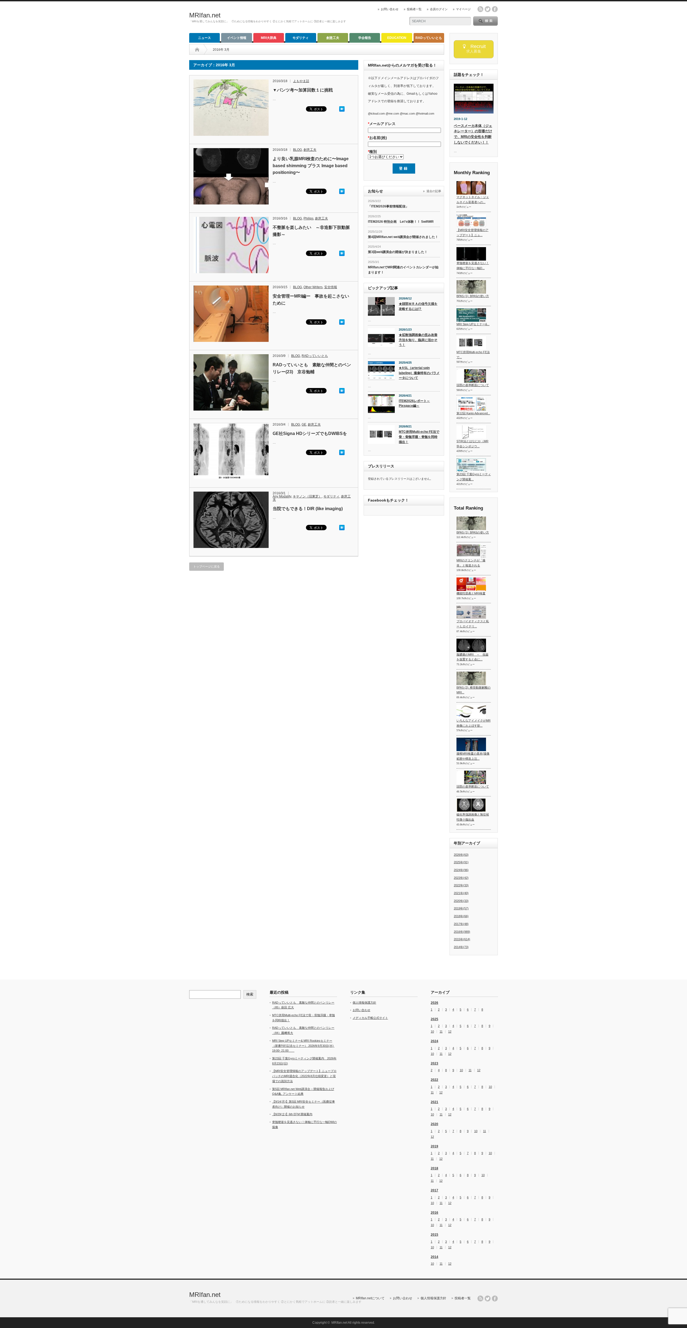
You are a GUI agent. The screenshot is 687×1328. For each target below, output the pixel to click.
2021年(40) (461, 893)
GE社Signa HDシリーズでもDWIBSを (310, 433)
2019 (434, 1146)
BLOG (297, 150)
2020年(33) (461, 900)
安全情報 (330, 287)
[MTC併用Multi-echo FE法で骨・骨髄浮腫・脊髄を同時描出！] (471, 343)
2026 (434, 1003)
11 (441, 1031)
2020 (434, 1124)
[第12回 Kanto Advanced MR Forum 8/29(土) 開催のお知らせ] (471, 404)
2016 (434, 1212)
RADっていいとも (428, 38)
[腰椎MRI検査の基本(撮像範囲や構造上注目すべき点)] (471, 744)
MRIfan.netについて (370, 1298)
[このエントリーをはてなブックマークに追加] (342, 110)
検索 (249, 994)
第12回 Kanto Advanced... (473, 413)
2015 (434, 1234)
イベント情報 (236, 38)
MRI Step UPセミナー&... (472, 324)
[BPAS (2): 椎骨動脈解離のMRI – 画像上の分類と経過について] (471, 678)
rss (480, 9)
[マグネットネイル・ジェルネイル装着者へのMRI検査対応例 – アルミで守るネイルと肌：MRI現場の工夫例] (471, 188)
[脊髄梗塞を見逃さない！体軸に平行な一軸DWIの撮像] (471, 254)
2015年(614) (462, 939)
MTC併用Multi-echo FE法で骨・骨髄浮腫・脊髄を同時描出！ (419, 437)
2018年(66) (461, 916)
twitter (488, 9)
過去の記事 (433, 191)
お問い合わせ (390, 9)
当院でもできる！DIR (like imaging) (308, 508)
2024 (434, 1041)
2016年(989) (462, 931)
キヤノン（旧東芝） (307, 496)
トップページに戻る (206, 566)
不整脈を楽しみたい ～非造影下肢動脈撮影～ (311, 231)
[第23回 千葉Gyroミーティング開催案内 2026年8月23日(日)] (471, 465)
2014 (434, 1257)
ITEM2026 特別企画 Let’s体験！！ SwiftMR (401, 222)
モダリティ (301, 38)
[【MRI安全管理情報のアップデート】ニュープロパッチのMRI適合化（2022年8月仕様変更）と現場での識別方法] (471, 221)
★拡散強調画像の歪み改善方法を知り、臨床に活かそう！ (418, 340)
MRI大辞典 (268, 38)
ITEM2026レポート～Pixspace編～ (414, 403)
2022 (434, 1080)
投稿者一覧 (414, 9)
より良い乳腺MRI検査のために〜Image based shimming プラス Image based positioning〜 (311, 165)
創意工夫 (332, 38)
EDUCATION (396, 38)
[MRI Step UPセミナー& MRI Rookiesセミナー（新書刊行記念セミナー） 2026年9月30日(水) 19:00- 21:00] (471, 315)
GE (304, 424)
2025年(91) (461, 862)
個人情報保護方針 (364, 1002)
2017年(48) (461, 923)
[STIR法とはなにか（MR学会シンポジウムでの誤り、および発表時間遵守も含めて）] (471, 432)
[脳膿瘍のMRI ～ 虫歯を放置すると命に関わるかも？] (471, 645)
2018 (434, 1168)
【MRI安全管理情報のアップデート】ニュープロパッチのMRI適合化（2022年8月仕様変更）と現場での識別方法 (304, 1075)
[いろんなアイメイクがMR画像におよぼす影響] (471, 711)
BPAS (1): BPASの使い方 (472, 296)
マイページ (463, 9)
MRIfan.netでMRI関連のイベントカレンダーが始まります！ (403, 269)
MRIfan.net (205, 15)
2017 (434, 1190)
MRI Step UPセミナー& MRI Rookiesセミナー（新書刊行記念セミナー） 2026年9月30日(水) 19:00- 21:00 (303, 1045)
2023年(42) (461, 877)
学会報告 (364, 38)
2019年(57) (461, 908)
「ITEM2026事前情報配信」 (388, 206)
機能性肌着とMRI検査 (470, 593)
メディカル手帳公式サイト (370, 1017)
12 (449, 1031)
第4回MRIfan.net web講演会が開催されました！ (403, 237)
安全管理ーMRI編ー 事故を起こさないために (311, 299)
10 (432, 1031)
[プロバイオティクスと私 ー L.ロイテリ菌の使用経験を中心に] (471, 612)
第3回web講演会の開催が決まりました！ (397, 252)
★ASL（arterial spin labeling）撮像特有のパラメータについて (419, 373)
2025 (434, 1019)
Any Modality (282, 496)
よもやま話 (301, 81)
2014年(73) (461, 947)
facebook (495, 9)
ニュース (204, 38)
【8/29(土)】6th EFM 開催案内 (292, 1114)
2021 (434, 1102)
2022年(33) (461, 885)
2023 (434, 1063)
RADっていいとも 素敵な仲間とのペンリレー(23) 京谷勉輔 (312, 368)
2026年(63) (461, 854)
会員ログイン (439, 9)
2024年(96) (461, 870)
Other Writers (313, 287)
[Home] (201, 49)
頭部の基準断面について (472, 385)
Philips (308, 218)
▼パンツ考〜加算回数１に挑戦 (303, 90)
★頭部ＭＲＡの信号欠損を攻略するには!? (418, 306)
